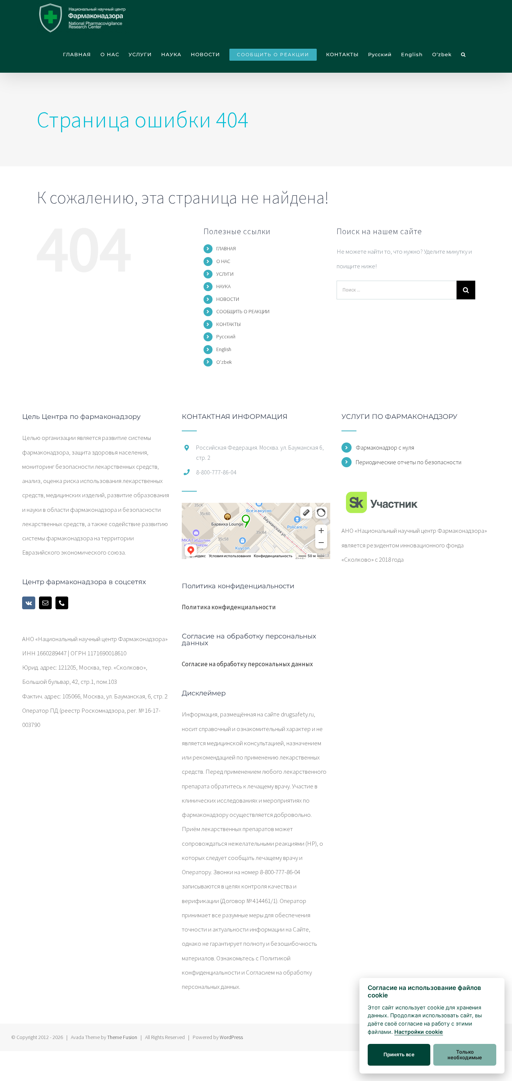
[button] (463, 54)
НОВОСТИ (227, 299)
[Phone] (61, 603)
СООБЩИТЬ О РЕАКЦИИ (242, 311)
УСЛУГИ (225, 274)
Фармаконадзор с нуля (385, 447)
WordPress (231, 1037)
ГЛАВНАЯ (226, 248)
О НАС (223, 261)
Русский (225, 336)
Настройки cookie (418, 1032)
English (223, 349)
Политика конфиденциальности (229, 607)
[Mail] (45, 603)
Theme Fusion (122, 1037)
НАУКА (223, 286)
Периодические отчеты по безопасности (408, 462)
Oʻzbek (224, 362)
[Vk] (28, 603)
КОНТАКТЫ (228, 324)
